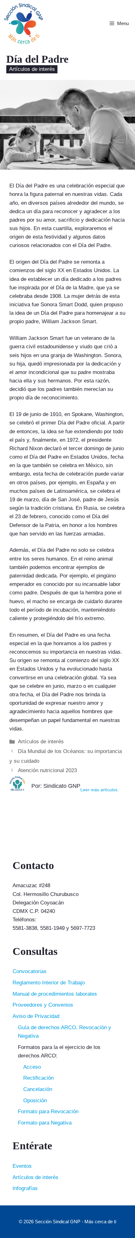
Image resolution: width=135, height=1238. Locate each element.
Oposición (35, 1101)
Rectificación (38, 1078)
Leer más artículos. (99, 790)
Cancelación (37, 1089)
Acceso (32, 1067)
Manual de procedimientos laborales (55, 994)
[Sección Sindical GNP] (23, 23)
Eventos (22, 1166)
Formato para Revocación (48, 1111)
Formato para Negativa (45, 1123)
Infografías (25, 1188)
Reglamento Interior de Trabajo (49, 983)
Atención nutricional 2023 (47, 770)
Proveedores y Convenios (43, 1005)
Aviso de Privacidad (36, 1016)
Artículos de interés (32, 69)
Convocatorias (29, 971)
